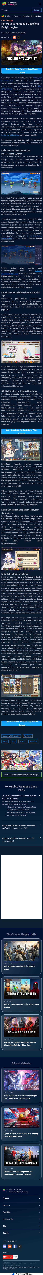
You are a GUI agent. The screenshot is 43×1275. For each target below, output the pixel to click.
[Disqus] (21, 887)
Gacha (5, 741)
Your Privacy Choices (24, 1274)
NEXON (22, 741)
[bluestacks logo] (9, 3)
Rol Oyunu (27, 736)
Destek (5, 1233)
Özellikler (7, 1212)
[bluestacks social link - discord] (4, 1246)
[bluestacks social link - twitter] (20, 1246)
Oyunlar (17, 16)
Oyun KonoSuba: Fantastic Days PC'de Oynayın (21, 431)
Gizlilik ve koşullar (8, 1267)
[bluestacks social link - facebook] (15, 1246)
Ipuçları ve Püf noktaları (11, 736)
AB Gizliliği (31, 1267)
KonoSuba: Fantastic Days (32, 16)
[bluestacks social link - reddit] (9, 1246)
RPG (13, 741)
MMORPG (33, 741)
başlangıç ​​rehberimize (10, 135)
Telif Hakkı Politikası (21, 1267)
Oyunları (6, 1205)
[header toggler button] (40, 4)
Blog (9, 16)
